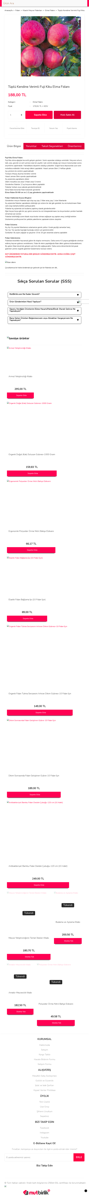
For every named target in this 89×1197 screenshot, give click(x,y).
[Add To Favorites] (17, 128)
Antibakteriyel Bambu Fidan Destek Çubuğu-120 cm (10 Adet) (38, 866)
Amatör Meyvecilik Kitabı (20, 992)
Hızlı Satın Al (67, 114)
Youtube (44, 1137)
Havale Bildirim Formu (44, 1059)
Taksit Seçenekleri (52, 146)
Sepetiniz (44, 1116)
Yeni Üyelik (44, 1101)
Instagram (44, 1132)
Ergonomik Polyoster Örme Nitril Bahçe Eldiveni (31, 531)
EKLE (79, 1157)
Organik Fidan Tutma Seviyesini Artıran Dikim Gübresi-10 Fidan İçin (40, 693)
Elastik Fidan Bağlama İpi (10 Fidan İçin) (27, 599)
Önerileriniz (75, 146)
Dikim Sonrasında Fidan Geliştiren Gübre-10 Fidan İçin (34, 775)
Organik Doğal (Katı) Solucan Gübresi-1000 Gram (32, 454)
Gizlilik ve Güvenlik (44, 1080)
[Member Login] (77, 1192)
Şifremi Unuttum (44, 1111)
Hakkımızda (44, 1045)
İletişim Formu (44, 1064)
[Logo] (37, 1192)
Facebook (44, 1128)
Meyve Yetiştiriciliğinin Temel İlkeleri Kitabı (29, 938)
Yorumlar (31, 146)
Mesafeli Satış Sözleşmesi (44, 1075)
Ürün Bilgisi (14, 146)
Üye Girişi (44, 1106)
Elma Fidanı (38, 102)
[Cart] (84, 1192)
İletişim (44, 1049)
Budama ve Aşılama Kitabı (68, 922)
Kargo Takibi (44, 1054)
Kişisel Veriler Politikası (45, 1090)
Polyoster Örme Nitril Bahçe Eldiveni (56, 1003)
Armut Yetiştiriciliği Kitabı (20, 376)
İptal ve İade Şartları (44, 1085)
